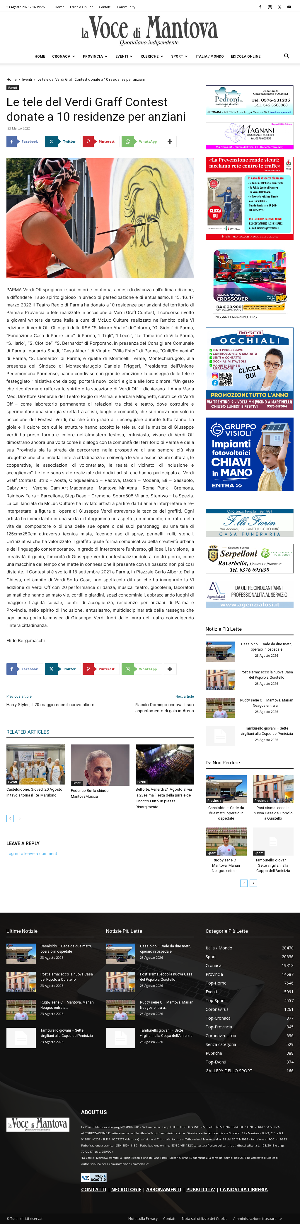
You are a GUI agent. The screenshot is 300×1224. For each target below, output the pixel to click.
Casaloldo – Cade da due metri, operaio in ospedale (226, 813)
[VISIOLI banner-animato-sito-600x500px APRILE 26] (250, 489)
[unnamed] (250, 606)
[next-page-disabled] (19, 818)
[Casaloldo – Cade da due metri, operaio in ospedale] (220, 652)
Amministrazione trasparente (257, 1218)
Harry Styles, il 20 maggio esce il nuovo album (50, 704)
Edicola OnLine (81, 7)
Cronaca (61, 56)
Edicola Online (245, 56)
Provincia (93, 56)
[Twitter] (279, 7)
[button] (286, 57)
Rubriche (149, 56)
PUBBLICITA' (200, 1189)
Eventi (121, 56)
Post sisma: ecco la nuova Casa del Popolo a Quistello (273, 813)
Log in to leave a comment (31, 853)
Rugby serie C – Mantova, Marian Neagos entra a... (226, 865)
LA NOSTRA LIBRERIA (244, 1189)
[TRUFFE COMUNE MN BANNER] (250, 238)
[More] (170, 141)
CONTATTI (93, 1189)
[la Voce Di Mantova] (150, 31)
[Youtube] (289, 7)
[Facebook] (260, 7)
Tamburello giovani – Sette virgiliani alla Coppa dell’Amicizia (273, 865)
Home (59, 7)
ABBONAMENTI (163, 1189)
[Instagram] (269, 7)
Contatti (105, 7)
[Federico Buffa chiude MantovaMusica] (100, 764)
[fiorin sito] (250, 535)
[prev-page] (10, 818)
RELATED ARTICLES (27, 732)
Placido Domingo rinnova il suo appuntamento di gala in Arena (164, 707)
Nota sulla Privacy (143, 1218)
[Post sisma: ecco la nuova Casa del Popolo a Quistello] (220, 680)
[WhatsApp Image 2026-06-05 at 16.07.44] (250, 318)
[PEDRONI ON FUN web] (250, 113)
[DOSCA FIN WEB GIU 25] (250, 408)
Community (126, 7)
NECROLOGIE (126, 1189)
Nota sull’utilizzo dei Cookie (205, 1218)
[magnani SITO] (250, 148)
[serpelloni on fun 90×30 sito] (250, 572)
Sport (177, 56)
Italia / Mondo (210, 56)
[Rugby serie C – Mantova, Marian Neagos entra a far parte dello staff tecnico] (220, 708)
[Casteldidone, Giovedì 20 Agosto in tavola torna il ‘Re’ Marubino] (35, 764)
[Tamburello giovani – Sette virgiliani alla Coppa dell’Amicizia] (220, 736)
